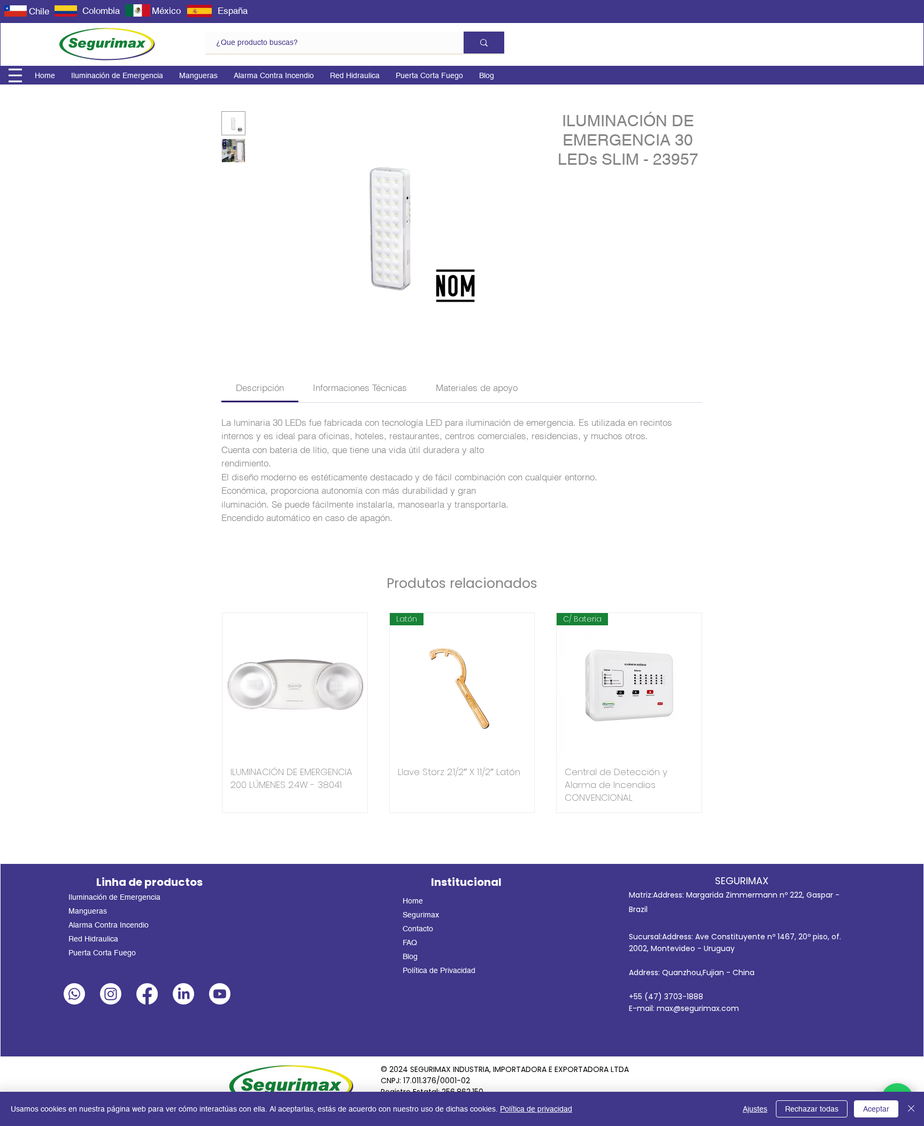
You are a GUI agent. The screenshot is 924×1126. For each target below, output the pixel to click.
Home (413, 901)
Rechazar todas (811, 1109)
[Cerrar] (911, 1108)
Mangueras (87, 911)
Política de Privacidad (439, 970)
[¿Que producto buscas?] (484, 42)
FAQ (410, 942)
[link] (260, 387)
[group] (462, 713)
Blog (410, 956)
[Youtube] (219, 994)
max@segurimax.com (698, 1008)
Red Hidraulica (93, 938)
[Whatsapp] (74, 994)
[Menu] (15, 75)
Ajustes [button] (755, 1109)
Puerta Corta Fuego (102, 952)
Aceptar (876, 1109)
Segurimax (421, 914)
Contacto (418, 928)
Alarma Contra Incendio (108, 925)
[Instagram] (110, 994)
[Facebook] (147, 994)
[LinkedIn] (183, 994)
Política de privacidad (536, 1109)
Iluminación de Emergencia (114, 897)
